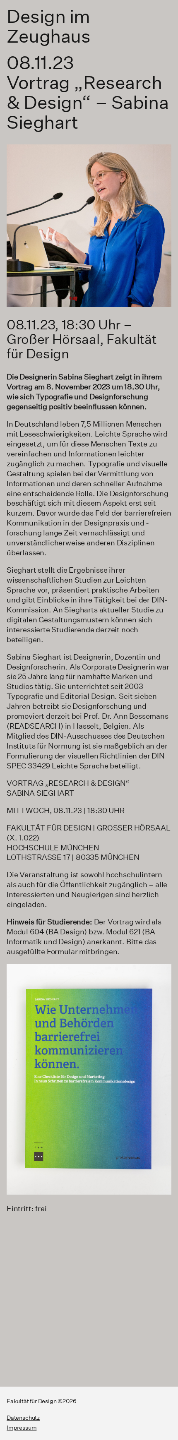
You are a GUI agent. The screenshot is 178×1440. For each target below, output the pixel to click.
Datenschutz (23, 1417)
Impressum (21, 1427)
